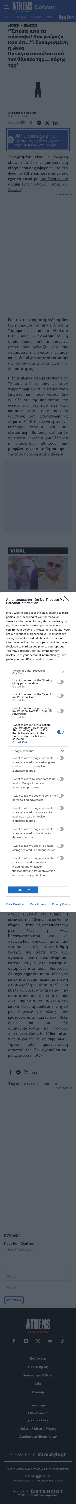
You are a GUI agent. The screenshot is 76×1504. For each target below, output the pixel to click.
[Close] (68, 600)
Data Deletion (15, 904)
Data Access (38, 904)
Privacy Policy (61, 904)
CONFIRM (23, 890)
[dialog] (38, 752)
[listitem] (38, 672)
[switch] (60, 682)
